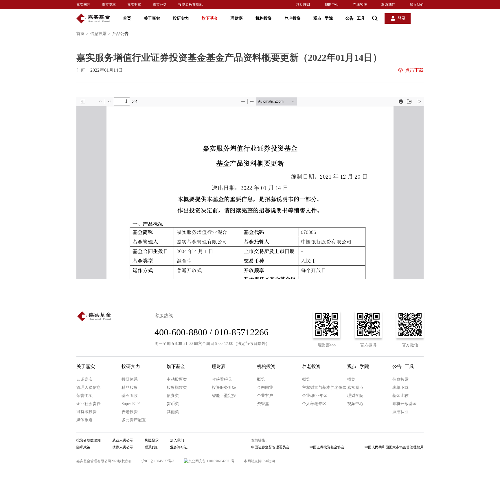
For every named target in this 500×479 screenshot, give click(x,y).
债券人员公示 (122, 447)
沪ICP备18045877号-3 (157, 461)
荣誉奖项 (84, 395)
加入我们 (417, 5)
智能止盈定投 (224, 395)
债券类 (173, 395)
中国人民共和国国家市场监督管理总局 (394, 447)
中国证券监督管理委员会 (270, 447)
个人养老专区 (314, 404)
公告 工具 (355, 18)
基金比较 (400, 395)
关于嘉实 (152, 18)
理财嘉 (237, 18)
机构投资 (263, 18)
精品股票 (130, 387)
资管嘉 (263, 404)
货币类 (173, 404)
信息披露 (100, 34)
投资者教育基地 (190, 5)
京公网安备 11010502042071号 (211, 461)
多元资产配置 (134, 420)
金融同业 (265, 387)
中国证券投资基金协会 (327, 447)
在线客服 (360, 5)
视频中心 (355, 404)
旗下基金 (210, 18)
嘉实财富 (134, 5)
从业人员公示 (122, 440)
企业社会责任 (88, 404)
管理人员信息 (88, 387)
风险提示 (152, 440)
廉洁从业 (400, 412)
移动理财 (303, 5)
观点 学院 (323, 18)
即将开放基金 (404, 404)
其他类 (173, 412)
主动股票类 (177, 379)
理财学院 (355, 395)
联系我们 (388, 5)
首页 (127, 18)
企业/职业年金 (315, 395)
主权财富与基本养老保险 (324, 387)
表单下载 (400, 387)
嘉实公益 (160, 5)
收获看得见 (222, 379)
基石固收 (130, 395)
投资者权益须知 (88, 440)
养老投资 (292, 18)
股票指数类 (177, 387)
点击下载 (414, 70)
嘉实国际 (83, 5)
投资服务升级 (224, 387)
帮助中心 (332, 5)
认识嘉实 (84, 379)
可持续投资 (86, 412)
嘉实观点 (355, 387)
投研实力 (181, 18)
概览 (261, 379)
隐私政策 (83, 447)
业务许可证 (179, 447)
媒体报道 (84, 420)
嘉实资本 (109, 5)
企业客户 (265, 395)
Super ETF (131, 404)
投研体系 (130, 379)
